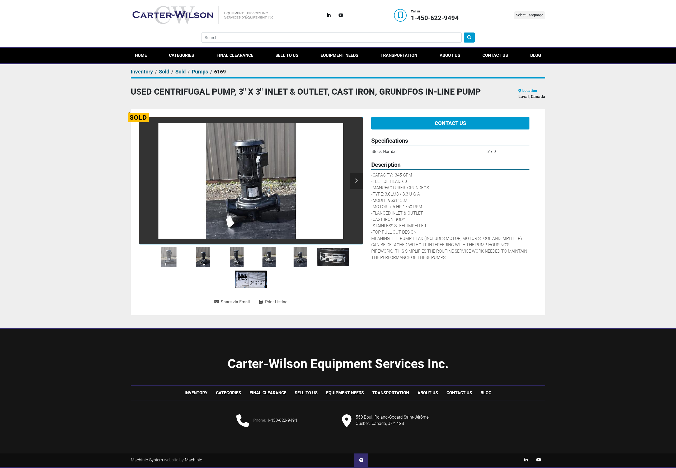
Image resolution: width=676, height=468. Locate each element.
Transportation (399, 55)
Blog (535, 55)
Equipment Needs (339, 55)
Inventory (196, 392)
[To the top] (361, 460)
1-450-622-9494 (435, 18)
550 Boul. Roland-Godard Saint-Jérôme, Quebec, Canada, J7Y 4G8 (392, 420)
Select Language (529, 15)
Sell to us (286, 55)
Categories (181, 55)
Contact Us (495, 55)
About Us (450, 55)
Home (141, 55)
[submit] (469, 38)
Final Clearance (235, 55)
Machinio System (147, 459)
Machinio (193, 459)
